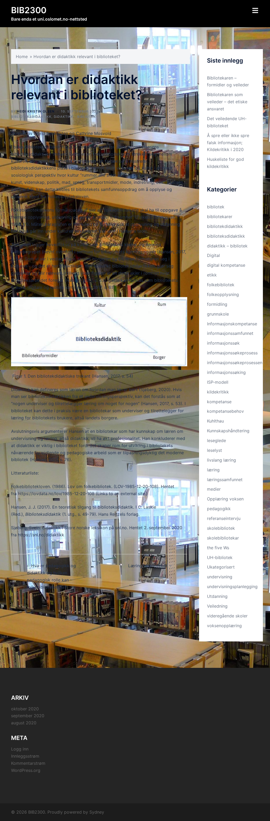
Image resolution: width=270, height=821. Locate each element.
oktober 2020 (25, 708)
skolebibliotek (221, 528)
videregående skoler (227, 615)
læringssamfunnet (225, 479)
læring (213, 469)
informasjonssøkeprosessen (234, 362)
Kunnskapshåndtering (228, 430)
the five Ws (218, 547)
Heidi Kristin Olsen (36, 111)
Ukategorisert (221, 567)
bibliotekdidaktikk (225, 226)
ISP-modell (217, 382)
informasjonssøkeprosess (232, 352)
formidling (217, 304)
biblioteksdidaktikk (31, 117)
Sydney (96, 812)
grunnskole (218, 314)
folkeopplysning (223, 294)
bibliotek (215, 206)
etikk (212, 275)
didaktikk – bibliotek (227, 245)
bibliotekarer (219, 216)
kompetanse (219, 401)
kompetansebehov (225, 411)
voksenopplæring (224, 625)
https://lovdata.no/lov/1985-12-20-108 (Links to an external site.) (83, 493)
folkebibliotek (220, 284)
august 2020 (23, 722)
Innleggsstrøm (25, 756)
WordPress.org (25, 770)
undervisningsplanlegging (232, 586)
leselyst (214, 450)
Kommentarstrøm (28, 763)
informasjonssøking (226, 372)
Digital (213, 255)
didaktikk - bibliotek (75, 117)
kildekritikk (218, 392)
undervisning (219, 576)
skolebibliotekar (223, 538)
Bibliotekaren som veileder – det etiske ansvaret (227, 101)
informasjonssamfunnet (230, 333)
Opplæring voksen (225, 498)
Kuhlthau (215, 421)
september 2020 (27, 715)
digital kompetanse (226, 265)
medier (214, 489)
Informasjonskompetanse (232, 323)
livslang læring (221, 460)
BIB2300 (28, 10)
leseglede (216, 440)
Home (22, 56)
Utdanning (217, 596)
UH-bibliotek (220, 557)
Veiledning (217, 606)
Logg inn (19, 749)
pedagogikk (219, 508)
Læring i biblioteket (147, 565)
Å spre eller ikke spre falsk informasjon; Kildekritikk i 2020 (228, 142)
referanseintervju (223, 518)
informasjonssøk (223, 343)
